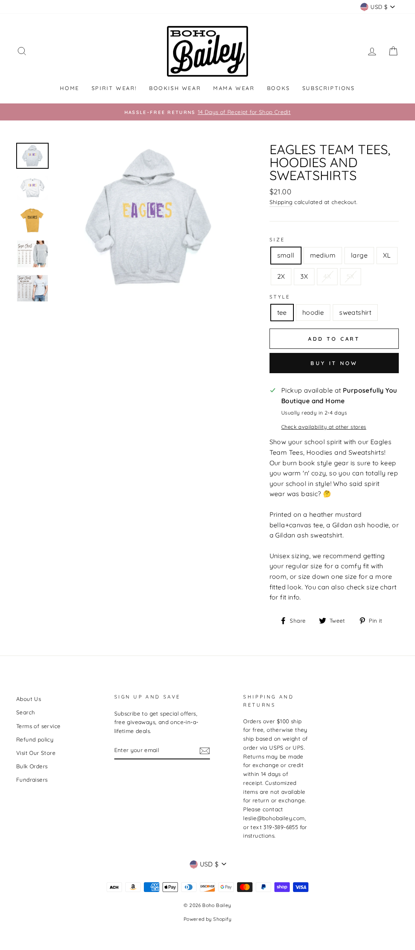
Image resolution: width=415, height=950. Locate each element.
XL (387, 255)
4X (327, 276)
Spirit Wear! (114, 88)
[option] (207, 111)
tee (282, 312)
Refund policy (34, 739)
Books (278, 88)
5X (351, 276)
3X (304, 276)
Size (277, 239)
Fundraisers (31, 779)
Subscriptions (328, 88)
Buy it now (333, 363)
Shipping (281, 201)
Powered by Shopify (207, 919)
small (286, 255)
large (359, 255)
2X (281, 276)
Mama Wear (234, 88)
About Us (28, 698)
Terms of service (38, 725)
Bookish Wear (175, 88)
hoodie (313, 312)
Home (69, 88)
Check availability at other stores (323, 426)
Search (25, 712)
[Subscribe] (204, 750)
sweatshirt (355, 312)
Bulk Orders (31, 766)
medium (323, 255)
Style (280, 297)
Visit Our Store (36, 752)
